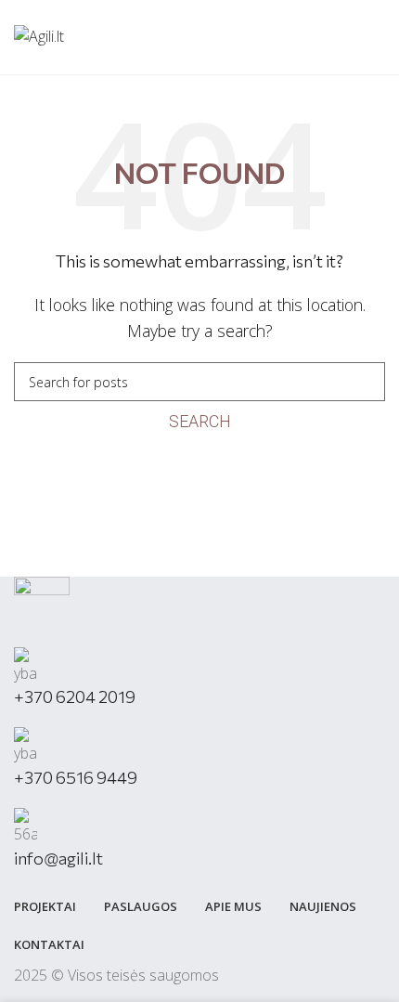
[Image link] (42, 610)
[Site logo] (39, 35)
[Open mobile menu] (377, 37)
